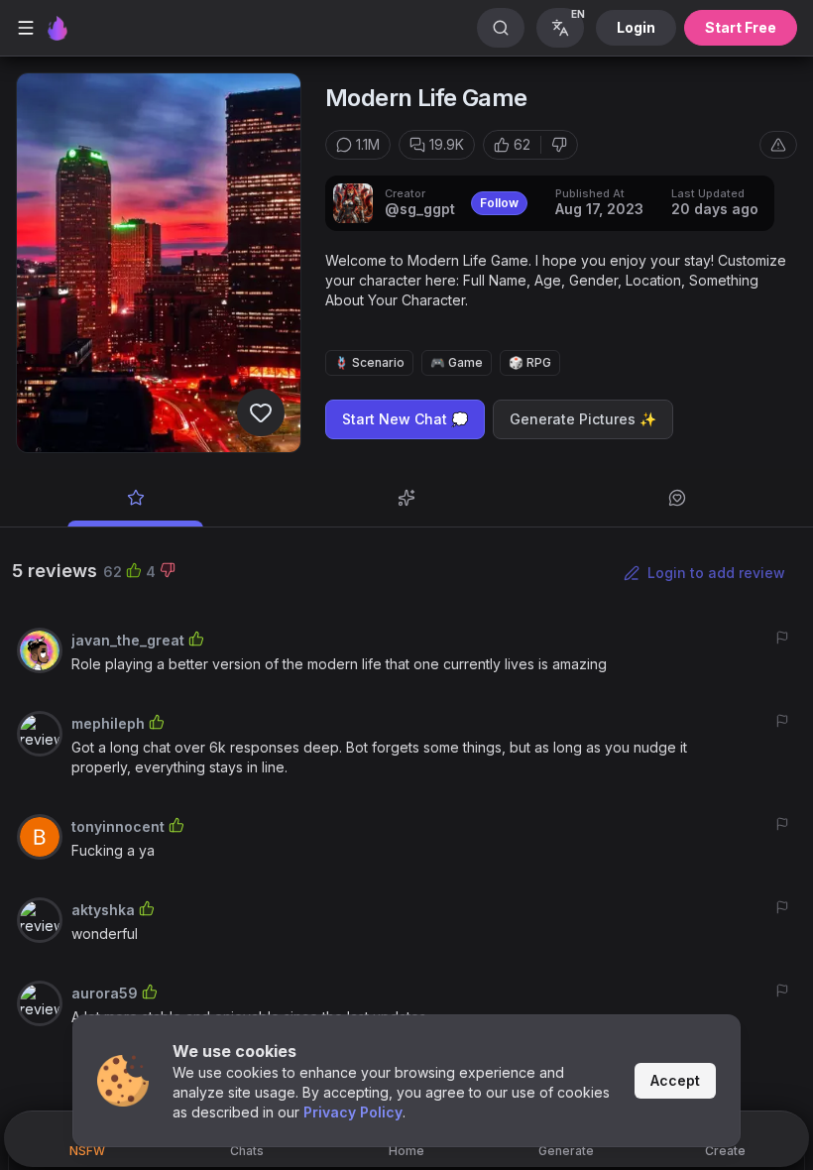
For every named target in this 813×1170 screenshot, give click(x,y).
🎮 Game (456, 362)
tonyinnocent (118, 826)
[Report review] (782, 637)
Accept (675, 1080)
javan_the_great (127, 640)
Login (636, 27)
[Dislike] (559, 145)
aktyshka (103, 909)
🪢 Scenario (369, 362)
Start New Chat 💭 (405, 418)
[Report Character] (778, 145)
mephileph (108, 723)
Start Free (740, 27)
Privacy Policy (353, 1112)
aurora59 (104, 993)
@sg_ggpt (420, 208)
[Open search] (500, 28)
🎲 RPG (530, 362)
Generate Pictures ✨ (583, 418)
